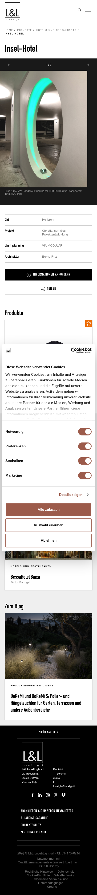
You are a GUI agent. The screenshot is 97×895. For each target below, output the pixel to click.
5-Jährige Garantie (34, 818)
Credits (52, 886)
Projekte (24, 30)
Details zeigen (70, 495)
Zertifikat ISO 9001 (34, 832)
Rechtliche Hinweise (39, 871)
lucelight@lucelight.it (64, 786)
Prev (9, 65)
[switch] (85, 446)
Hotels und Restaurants (56, 30)
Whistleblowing (64, 875)
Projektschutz (31, 825)
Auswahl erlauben (48, 525)
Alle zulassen (49, 509)
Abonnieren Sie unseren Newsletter (47, 811)
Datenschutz (65, 871)
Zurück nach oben (48, 732)
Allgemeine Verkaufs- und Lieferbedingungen (50, 881)
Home (9, 30)
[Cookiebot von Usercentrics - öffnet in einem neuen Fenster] (71, 350)
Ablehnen (49, 540)
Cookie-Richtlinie (38, 875)
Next (88, 65)
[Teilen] (48, 288)
